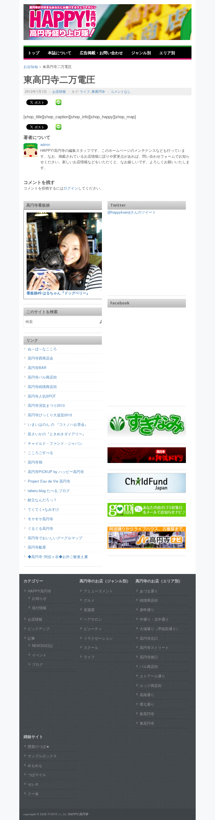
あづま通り (149, 591)
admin (45, 144)
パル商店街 (149, 666)
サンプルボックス (42, 755)
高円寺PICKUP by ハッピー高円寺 (56, 471)
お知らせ (39, 598)
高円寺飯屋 (37, 547)
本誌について (59, 52)
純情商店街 (149, 600)
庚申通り (147, 609)
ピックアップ (39, 628)
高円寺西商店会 (40, 358)
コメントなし (121, 91)
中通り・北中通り (154, 619)
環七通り (147, 704)
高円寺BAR (37, 367)
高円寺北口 (149, 638)
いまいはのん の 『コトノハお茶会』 (58, 424)
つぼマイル (37, 774)
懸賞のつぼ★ (39, 746)
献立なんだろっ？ (42, 499)
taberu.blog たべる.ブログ (49, 490)
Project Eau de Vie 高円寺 (49, 481)
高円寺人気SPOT (42, 396)
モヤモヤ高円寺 (40, 518)
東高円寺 (98, 91)
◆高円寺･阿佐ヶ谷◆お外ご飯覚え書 (58, 556)
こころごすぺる (40, 452)
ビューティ (93, 628)
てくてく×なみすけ (43, 509)
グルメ (89, 600)
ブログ (37, 664)
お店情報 (59, 91)
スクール (91, 647)
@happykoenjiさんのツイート (132, 212)
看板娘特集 (37, 64)
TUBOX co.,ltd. (57, 814)
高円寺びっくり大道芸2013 (50, 414)
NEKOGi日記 (42, 645)
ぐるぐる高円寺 (40, 528)
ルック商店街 (151, 685)
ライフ (85, 91)
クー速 (33, 793)
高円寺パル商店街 (42, 377)
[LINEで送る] (58, 102)
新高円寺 (147, 713)
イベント (39, 655)
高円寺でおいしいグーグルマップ (55, 537)
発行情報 (39, 607)
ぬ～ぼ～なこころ (42, 348)
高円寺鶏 (35, 462)
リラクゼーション (98, 638)
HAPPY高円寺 (39, 591)
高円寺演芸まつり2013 (46, 405)
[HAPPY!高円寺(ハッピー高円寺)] (71, 21)
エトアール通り (152, 676)
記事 (31, 638)
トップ (33, 52)
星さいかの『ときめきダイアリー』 (57, 433)
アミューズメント (98, 591)
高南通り (147, 694)
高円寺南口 (149, 657)
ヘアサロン (93, 619)
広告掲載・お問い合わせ (101, 52)
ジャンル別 (141, 52)
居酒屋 (89, 609)
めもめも (35, 765)
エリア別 (167, 52)
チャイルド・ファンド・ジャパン (55, 443)
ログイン (71, 188)
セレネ (33, 784)
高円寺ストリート (154, 647)
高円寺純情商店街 (42, 386)
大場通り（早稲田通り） (160, 628)
